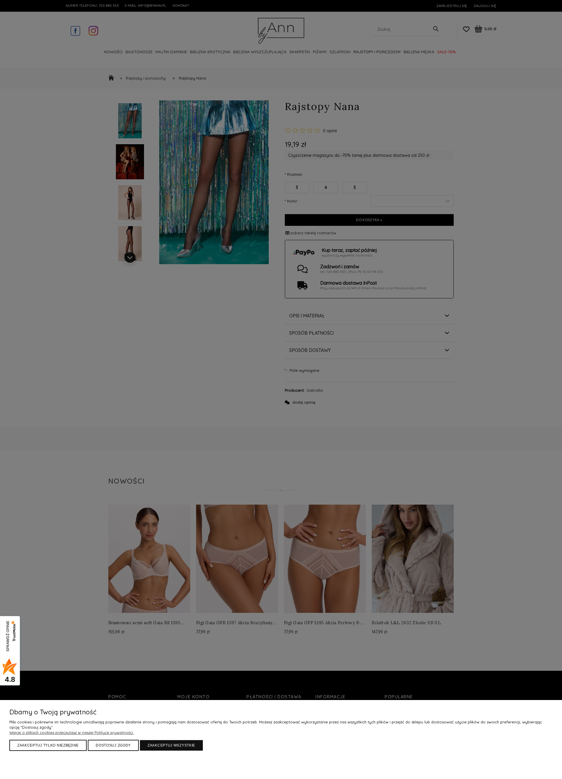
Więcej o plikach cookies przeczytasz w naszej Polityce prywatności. (71, 732)
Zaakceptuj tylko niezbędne (48, 745)
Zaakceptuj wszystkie (171, 745)
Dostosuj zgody (113, 745)
